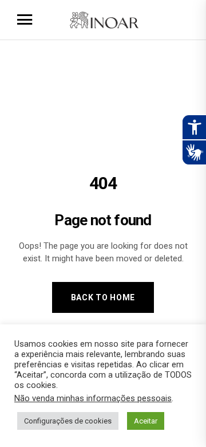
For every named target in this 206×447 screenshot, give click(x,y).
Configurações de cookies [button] (68, 421)
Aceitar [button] (145, 421)
